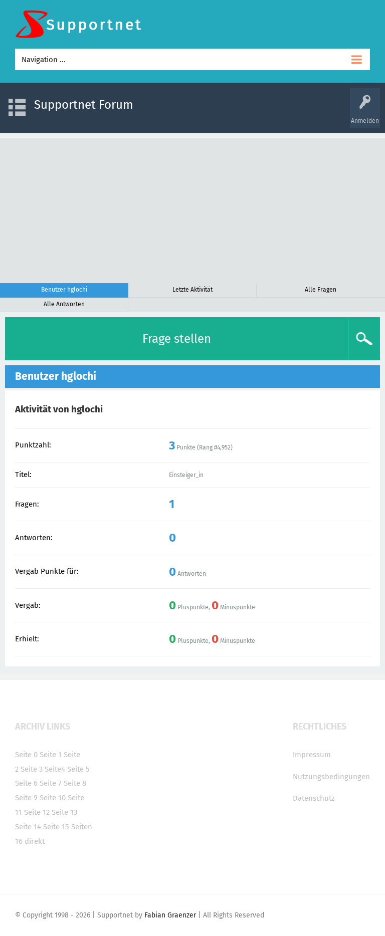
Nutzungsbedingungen (331, 776)
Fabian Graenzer (170, 915)
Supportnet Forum (83, 105)
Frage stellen (176, 339)
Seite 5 (78, 769)
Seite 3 (32, 769)
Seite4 (55, 769)
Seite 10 (53, 797)
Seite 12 (37, 812)
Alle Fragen (320, 289)
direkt (35, 841)
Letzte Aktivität (192, 289)
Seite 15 (56, 826)
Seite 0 (26, 754)
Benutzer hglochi (64, 289)
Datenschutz (314, 798)
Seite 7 (51, 783)
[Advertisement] (192, 208)
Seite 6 (26, 783)
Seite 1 (51, 754)
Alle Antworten (64, 304)
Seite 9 (26, 797)
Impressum (312, 754)
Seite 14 (28, 826)
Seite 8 (75, 783)
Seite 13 (64, 812)
